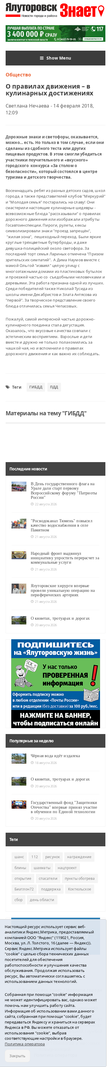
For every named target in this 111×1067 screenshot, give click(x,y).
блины (20, 867)
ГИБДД (35, 387)
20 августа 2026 (46, 625)
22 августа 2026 (46, 504)
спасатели (48, 878)
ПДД (54, 387)
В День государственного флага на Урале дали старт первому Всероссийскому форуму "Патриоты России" (64, 491)
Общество (18, 74)
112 (34, 856)
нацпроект (67, 867)
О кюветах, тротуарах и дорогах (60, 618)
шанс (19, 856)
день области (42, 899)
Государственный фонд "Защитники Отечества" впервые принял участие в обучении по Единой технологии (64, 807)
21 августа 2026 (46, 536)
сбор (19, 899)
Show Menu (58, 58)
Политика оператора (25, 1044)
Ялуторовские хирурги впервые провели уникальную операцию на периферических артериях (63, 590)
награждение (79, 856)
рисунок (52, 856)
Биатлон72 (24, 889)
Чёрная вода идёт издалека (55, 756)
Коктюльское (79, 889)
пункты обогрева (80, 878)
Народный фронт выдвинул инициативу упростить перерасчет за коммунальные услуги (65, 558)
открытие (23, 878)
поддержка (51, 889)
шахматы (42, 867)
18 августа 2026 (46, 762)
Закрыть (17, 1055)
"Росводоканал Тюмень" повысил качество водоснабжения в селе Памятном (61, 525)
